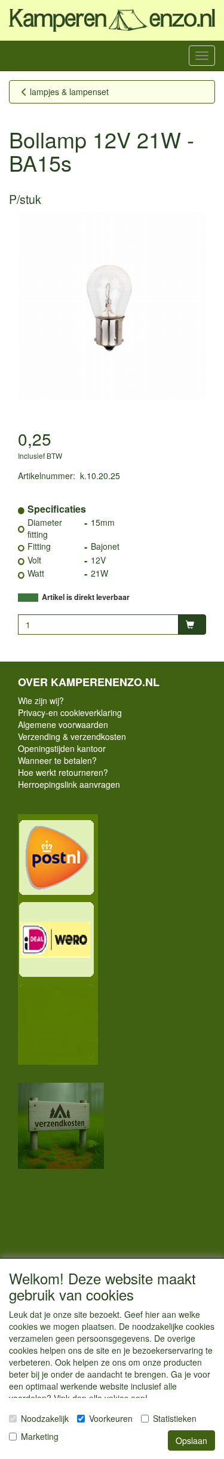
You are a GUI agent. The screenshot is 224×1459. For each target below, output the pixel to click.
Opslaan (191, 1440)
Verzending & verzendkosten (72, 736)
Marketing (40, 1436)
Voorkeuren (111, 1418)
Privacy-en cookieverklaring (70, 712)
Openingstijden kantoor (62, 748)
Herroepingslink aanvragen (69, 784)
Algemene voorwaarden (63, 724)
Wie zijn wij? (41, 700)
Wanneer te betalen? (57, 760)
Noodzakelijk (45, 1418)
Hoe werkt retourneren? (63, 772)
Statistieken (175, 1418)
